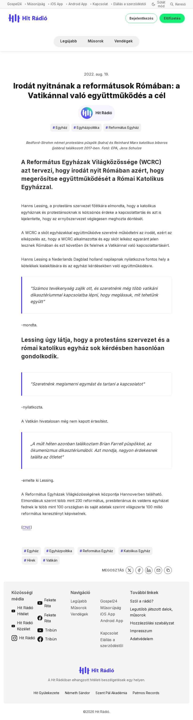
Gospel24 (14, 4)
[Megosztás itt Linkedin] (149, 570)
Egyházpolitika (86, 127)
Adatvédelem (141, 638)
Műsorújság (36, 4)
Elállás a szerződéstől (129, 4)
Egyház (60, 127)
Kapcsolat (100, 4)
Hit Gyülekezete (46, 693)
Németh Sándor (77, 693)
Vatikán (50, 560)
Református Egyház (122, 127)
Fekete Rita (50, 603)
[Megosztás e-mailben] (158, 570)
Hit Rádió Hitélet (25, 610)
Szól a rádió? (141, 601)
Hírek (29, 560)
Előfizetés (172, 18)
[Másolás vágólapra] (168, 570)
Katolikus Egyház (135, 551)
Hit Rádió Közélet (25, 625)
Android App (77, 4)
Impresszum (141, 630)
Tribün (51, 630)
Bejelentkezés (141, 18)
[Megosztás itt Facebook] (139, 570)
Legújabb (68, 41)
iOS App (57, 4)
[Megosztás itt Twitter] (129, 570)
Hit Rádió (27, 637)
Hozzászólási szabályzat (152, 623)
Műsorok (96, 41)
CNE (27, 527)
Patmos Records (146, 693)
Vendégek (123, 41)
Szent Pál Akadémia (111, 693)
